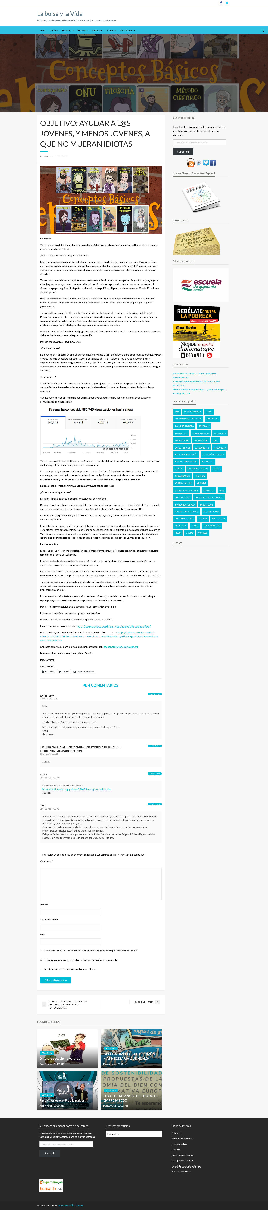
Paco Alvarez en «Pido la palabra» (63, 1100)
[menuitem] (42, 30)
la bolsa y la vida (183, 483)
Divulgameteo (179, 1143)
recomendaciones (184, 518)
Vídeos (110, 30)
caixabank (204, 426)
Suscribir (49, 1153)
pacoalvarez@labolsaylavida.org (121, 646)
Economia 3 (220, 447)
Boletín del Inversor (182, 1138)
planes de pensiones (185, 504)
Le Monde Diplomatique (186, 490)
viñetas (189, 533)
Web (42, 934)
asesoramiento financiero (188, 419)
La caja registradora (182, 1160)
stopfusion (180, 526)
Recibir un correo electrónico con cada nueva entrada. (70, 969)
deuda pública (202, 447)
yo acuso (203, 533)
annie (209, 412)
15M (177, 412)
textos (195, 526)
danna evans (47, 695)
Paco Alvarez (46, 156)
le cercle (201, 483)
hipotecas (200, 476)
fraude (216, 469)
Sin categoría (218, 518)
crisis (215, 440)
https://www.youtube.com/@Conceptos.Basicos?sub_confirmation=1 (114, 625)
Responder (155, 694)
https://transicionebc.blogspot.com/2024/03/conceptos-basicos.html (76, 789)
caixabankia (181, 433)
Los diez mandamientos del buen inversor (195, 373)
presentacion (206, 504)
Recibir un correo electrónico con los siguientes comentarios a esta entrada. (80, 959)
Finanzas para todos (182, 1154)
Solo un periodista (181, 1171)
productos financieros (186, 511)
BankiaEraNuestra (184, 426)
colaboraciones (200, 433)
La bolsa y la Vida (60, 13)
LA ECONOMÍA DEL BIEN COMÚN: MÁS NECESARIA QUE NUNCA (129, 1056)
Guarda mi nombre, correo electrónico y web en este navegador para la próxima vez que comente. (90, 950)
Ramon (43, 774)
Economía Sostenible (213, 454)
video (178, 533)
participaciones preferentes (209, 497)
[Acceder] (206, 162)
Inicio (42, 30)
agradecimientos (192, 412)
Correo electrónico (49, 919)
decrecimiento (182, 447)
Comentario (46, 861)
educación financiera (186, 461)
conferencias (201, 440)
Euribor (179, 469)
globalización (182, 476)
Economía (66, 30)
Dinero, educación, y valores (59, 1058)
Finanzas (82, 30)
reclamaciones (211, 511)
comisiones (220, 433)
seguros (203, 518)
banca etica (213, 419)
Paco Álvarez (126, 30)
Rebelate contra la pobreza (186, 1165)
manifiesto (208, 490)
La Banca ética (181, 377)
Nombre (44, 904)
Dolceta (176, 1149)
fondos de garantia (198, 469)
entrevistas (208, 461)
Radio (53, 30)
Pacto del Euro (182, 497)
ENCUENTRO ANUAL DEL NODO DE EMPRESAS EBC (130, 1098)
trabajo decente (211, 526)
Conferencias (182, 440)
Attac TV (177, 1132)
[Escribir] (199, 162)
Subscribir (183, 151)
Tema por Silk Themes (70, 1205)
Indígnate (97, 30)
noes (221, 490)
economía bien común (186, 454)
